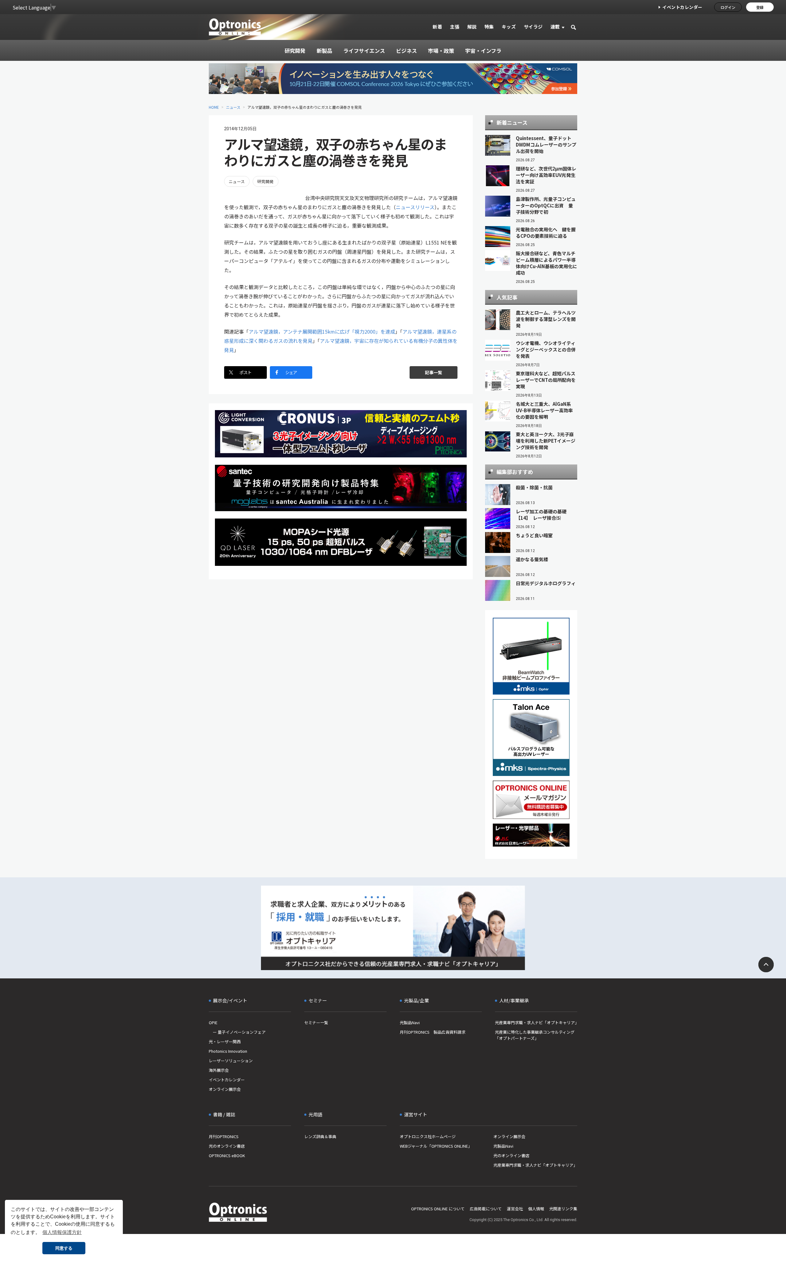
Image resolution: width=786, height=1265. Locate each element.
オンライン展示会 (225, 1089)
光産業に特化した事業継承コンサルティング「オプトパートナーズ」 (534, 1035)
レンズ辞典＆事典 (320, 1136)
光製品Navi (410, 1022)
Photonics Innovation (228, 1051)
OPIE (213, 1022)
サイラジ (533, 26)
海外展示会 (219, 1070)
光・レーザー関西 (225, 1041)
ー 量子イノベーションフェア (237, 1032)
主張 (454, 26)
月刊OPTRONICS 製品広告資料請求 (432, 1032)
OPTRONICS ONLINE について (438, 1209)
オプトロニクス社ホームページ (428, 1136)
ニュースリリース (415, 207)
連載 (555, 26)
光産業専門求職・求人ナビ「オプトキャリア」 (536, 1022)
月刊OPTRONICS (224, 1136)
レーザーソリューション (231, 1060)
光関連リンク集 (563, 1209)
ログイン (728, 7)
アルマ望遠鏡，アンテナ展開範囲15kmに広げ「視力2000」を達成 (322, 331)
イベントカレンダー (682, 7)
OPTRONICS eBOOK (227, 1155)
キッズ (509, 26)
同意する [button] (63, 1248)
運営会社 (515, 1209)
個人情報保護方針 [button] (62, 1232)
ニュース (233, 107)
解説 (472, 26)
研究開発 (265, 181)
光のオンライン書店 (227, 1146)
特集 (489, 26)
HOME (214, 107)
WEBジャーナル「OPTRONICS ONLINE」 (436, 1146)
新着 (437, 26)
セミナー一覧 (316, 1022)
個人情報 (536, 1209)
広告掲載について (486, 1209)
